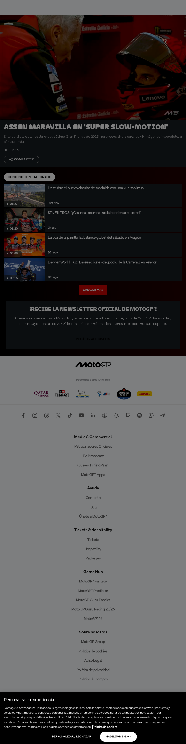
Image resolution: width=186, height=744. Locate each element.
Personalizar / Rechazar (71, 736)
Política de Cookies (105, 726)
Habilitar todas (118, 736)
